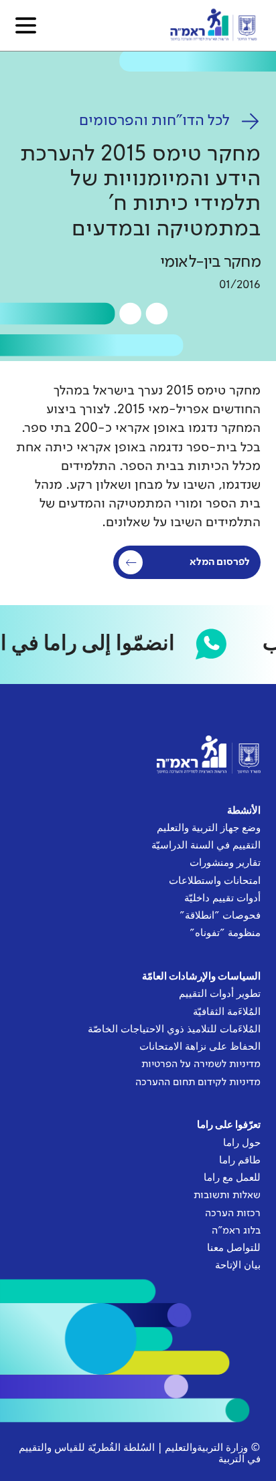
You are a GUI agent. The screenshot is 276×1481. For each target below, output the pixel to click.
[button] (25, 25)
